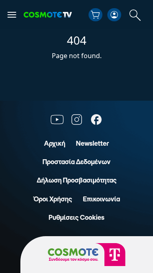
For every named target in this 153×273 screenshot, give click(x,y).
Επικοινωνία (101, 199)
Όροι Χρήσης (52, 199)
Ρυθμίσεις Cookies (76, 217)
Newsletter (92, 143)
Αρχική (54, 143)
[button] (95, 14)
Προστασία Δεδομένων (76, 161)
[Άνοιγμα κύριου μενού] (12, 15)
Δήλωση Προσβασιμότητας (77, 180)
